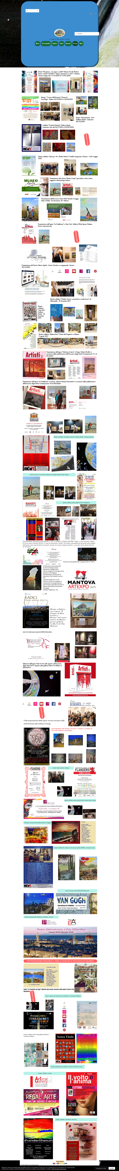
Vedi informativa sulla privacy (58, 1169)
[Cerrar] (117, 1168)
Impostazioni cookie (101, 1168)
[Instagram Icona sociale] (67, 271)
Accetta (112, 1168)
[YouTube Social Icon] (74, 271)
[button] (37, 823)
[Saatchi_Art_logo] (60, 271)
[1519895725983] (81, 271)
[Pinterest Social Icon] (95, 271)
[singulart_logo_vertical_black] (52, 271)
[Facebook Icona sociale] (88, 271)
